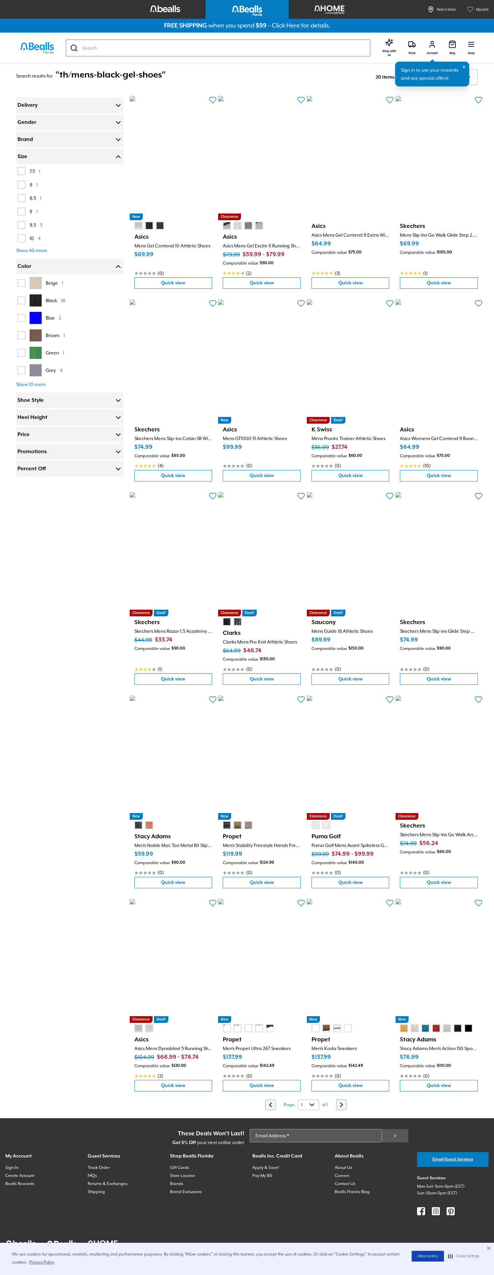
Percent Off (31, 469)
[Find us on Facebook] (421, 1211)
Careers (342, 1175)
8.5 (35, 198)
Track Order (99, 1167)
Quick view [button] (186, 284)
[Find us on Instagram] (436, 1211)
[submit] (395, 1135)
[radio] (138, 226)
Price (23, 435)
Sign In (11, 1167)
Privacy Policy (41, 1262)
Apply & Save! (265, 1167)
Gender (26, 123)
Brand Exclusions (186, 1191)
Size (22, 157)
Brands (176, 1183)
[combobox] (218, 48)
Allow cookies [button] (427, 1256)
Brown (55, 335)
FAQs (92, 1175)
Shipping (96, 1191)
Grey (54, 370)
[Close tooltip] (464, 67)
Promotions (32, 452)
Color (24, 267)
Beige (54, 283)
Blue (53, 318)
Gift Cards (179, 1167)
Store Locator (182, 1175)
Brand (25, 140)
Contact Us (345, 1183)
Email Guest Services (453, 1159)
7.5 (35, 171)
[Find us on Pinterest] (451, 1211)
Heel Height (32, 418)
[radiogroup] (149, 226)
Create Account (19, 1175)
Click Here (286, 25)
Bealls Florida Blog (352, 1191)
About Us (343, 1167)
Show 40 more (31, 250)
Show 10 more (31, 384)
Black (55, 300)
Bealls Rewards (20, 1183)
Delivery (27, 105)
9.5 (36, 225)
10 (35, 238)
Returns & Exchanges (108, 1183)
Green (55, 353)
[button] (464, 1256)
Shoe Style (30, 400)
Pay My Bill (262, 1175)
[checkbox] (21, 171)
